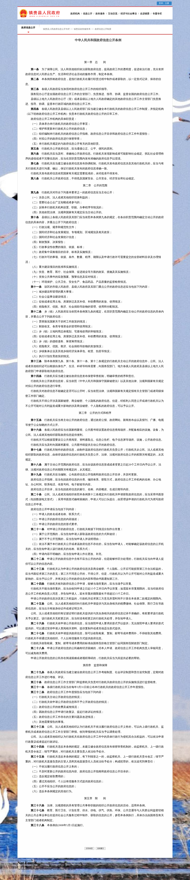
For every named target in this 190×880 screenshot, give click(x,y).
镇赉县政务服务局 (82, 29)
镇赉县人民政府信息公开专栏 (56, 29)
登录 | (161, 3)
